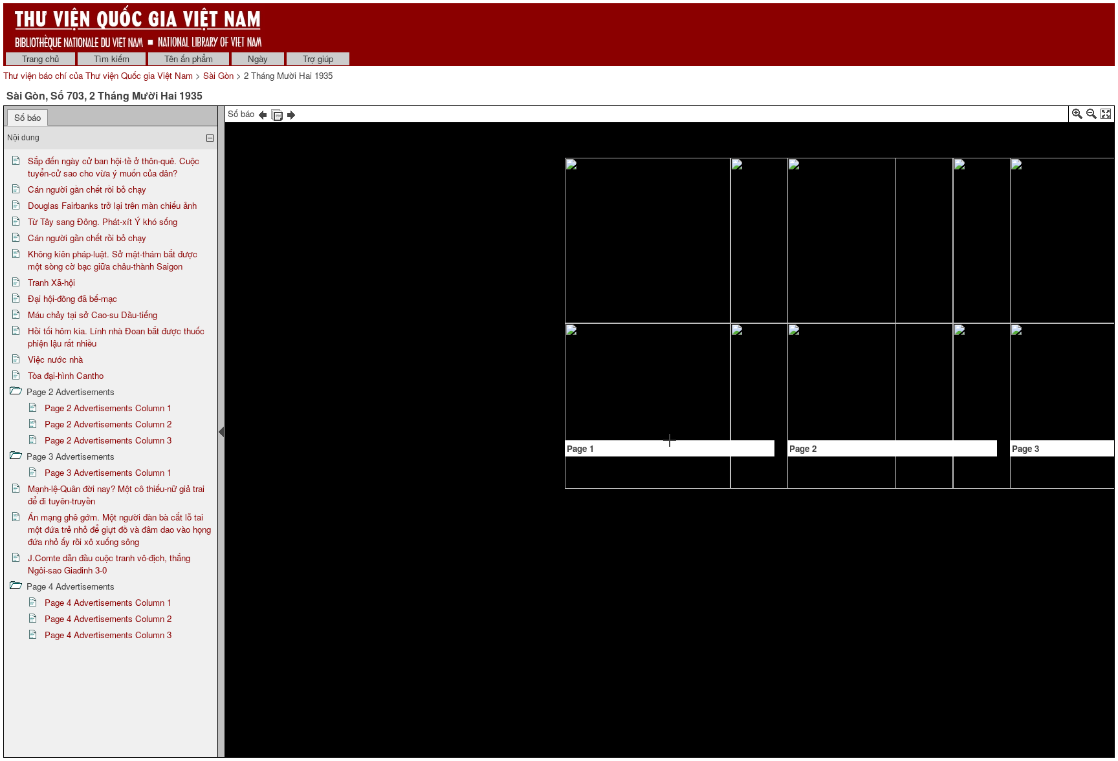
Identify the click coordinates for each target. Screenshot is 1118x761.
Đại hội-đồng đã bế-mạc (72, 298)
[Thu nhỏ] (1091, 116)
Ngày (258, 58)
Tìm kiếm (111, 58)
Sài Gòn (218, 75)
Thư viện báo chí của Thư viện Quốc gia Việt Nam (98, 75)
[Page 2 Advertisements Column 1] (808, 401)
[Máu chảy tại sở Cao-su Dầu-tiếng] (726, 387)
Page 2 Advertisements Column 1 (108, 408)
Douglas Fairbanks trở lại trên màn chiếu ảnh (112, 205)
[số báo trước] (263, 113)
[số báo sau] (291, 113)
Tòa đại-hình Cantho (66, 375)
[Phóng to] (1077, 116)
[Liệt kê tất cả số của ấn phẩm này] (277, 113)
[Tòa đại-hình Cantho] (878, 232)
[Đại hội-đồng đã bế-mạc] (740, 199)
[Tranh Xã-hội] (697, 258)
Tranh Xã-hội (51, 282)
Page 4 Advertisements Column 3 (108, 634)
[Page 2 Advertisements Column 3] (947, 244)
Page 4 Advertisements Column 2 (108, 618)
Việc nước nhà (55, 359)
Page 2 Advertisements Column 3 (108, 440)
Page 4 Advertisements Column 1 (108, 602)
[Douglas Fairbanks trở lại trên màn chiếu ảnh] (670, 200)
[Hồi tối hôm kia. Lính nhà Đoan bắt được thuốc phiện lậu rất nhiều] (754, 334)
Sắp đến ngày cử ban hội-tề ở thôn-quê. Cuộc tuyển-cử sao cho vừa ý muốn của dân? (113, 167)
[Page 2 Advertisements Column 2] (836, 322)
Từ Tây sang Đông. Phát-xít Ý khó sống (102, 221)
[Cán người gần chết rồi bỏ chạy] (586, 406)
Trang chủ (40, 58)
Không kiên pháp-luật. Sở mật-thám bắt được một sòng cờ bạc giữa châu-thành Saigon (112, 260)
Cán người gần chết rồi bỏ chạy (87, 189)
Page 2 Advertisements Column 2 (108, 424)
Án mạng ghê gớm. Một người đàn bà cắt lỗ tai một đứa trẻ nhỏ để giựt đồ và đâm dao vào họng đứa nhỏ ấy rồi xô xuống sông (119, 529)
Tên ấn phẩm (188, 58)
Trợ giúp (318, 58)
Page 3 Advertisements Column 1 (108, 472)
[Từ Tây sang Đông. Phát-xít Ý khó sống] (642, 295)
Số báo (27, 117)
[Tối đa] (1106, 116)
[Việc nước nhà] (850, 177)
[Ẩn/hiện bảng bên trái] (221, 432)
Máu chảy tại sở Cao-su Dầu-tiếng (92, 314)
